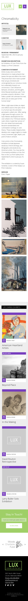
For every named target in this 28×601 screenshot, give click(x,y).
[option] (14, 544)
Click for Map (9, 582)
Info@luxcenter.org (11, 580)
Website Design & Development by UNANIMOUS (15, 595)
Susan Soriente (6, 43)
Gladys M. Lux (6, 28)
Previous (2, 544)
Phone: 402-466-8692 (12, 578)
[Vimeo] (13, 585)
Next (25, 544)
